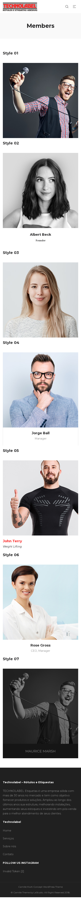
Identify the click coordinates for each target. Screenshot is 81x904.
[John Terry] (40, 497)
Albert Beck (40, 235)
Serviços (8, 838)
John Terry (12, 541)
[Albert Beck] (40, 190)
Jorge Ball (41, 433)
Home (7, 830)
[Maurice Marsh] (40, 706)
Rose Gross (40, 645)
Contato (8, 854)
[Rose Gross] (40, 602)
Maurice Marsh (40, 751)
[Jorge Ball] (40, 389)
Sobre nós (9, 846)
